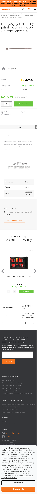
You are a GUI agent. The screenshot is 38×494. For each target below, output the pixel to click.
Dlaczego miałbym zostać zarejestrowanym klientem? (17, 394)
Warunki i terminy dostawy (11, 388)
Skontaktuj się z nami (14, 220)
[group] (19, 274)
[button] (26, 291)
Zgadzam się (18, 489)
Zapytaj (9, 436)
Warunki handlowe (8, 380)
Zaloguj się (8, 361)
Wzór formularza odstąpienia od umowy (15, 412)
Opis (19, 127)
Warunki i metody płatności (11, 391)
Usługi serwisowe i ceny (10, 409)
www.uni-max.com (8, 424)
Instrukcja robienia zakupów (11, 385)
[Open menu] (35, 9)
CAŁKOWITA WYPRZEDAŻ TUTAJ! (14, 1)
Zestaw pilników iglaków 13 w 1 (19, 276)
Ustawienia (18, 483)
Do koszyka (23, 104)
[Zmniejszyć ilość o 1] (2, 104)
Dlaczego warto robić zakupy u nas (14, 383)
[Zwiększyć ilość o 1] (10, 104)
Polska (4, 421)
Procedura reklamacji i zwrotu (12, 407)
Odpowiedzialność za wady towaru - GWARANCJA (19, 404)
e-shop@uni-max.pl (13, 433)
